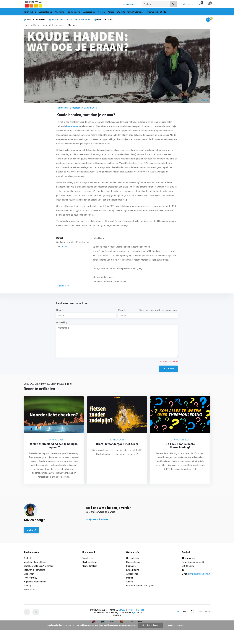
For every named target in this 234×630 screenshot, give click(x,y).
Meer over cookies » (176, 625)
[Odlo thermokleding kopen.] (178, 611)
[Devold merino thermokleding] (207, 611)
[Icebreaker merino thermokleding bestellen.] (193, 611)
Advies (111, 12)
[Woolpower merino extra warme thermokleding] (200, 611)
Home (26, 25)
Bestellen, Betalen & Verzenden (38, 566)
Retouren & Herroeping (34, 570)
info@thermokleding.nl (97, 519)
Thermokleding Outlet (157, 12)
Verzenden (168, 368)
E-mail (122, 310)
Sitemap (27, 585)
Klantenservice (129, 4)
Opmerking (62, 322)
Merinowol (59, 12)
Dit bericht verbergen (150, 625)
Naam (59, 310)
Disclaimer (29, 574)
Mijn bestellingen (90, 562)
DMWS (122, 610)
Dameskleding (45, 12)
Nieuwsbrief (29, 589)
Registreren (87, 558)
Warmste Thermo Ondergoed (130, 12)
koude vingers (73, 126)
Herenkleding (30, 12)
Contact (27, 558)
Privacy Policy (30, 577)
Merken (101, 12)
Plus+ (130, 610)
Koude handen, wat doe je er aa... (48, 25)
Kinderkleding (74, 12)
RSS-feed (139, 610)
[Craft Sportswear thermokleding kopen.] (185, 611)
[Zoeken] (173, 4)
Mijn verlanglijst (89, 566)
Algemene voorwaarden (35, 581)
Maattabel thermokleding (35, 562)
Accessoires (89, 12)
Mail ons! (31, 530)
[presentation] (203, 394)
